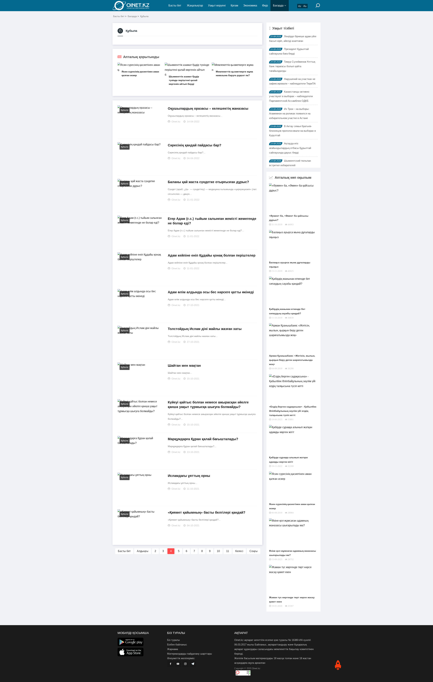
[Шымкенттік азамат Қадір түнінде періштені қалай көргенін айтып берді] (187, 70)
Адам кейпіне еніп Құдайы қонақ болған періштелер (211, 255)
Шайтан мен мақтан (184, 365)
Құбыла (144, 16)
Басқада (278, 5)
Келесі (239, 551)
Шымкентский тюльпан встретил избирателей (290, 163)
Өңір (265, 5)
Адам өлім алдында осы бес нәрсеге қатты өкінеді (211, 292)
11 (227, 551)
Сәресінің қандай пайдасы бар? (194, 145)
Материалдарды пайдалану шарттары (189, 653)
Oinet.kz (256, 668)
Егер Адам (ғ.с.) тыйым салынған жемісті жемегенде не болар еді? (212, 221)
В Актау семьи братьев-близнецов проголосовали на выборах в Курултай (292, 131)
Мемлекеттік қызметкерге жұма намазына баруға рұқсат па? (234, 73)
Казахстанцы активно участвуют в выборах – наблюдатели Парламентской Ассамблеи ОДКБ (291, 96)
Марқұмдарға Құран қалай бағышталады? (203, 439)
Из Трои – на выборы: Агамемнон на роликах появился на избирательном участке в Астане (289, 113)
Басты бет (174, 5)
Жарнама (172, 649)
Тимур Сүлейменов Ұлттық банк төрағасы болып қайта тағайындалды (292, 66)
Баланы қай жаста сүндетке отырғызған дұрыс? (208, 182)
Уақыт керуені (217, 5)
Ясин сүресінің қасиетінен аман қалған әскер (140, 73)
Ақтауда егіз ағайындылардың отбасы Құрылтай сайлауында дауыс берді (290, 148)
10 (218, 551)
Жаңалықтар (195, 5)
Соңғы (253, 551)
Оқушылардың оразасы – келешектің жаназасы (208, 108)
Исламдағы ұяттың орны (189, 476)
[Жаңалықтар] (133, 5)
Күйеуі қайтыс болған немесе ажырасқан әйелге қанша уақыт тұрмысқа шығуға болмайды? (208, 404)
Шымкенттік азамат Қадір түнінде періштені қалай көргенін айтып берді (184, 80)
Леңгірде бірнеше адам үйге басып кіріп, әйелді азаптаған (292, 38)
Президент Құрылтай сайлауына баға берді (289, 51)
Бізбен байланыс (177, 644)
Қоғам (234, 5)
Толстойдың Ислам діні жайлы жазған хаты (205, 329)
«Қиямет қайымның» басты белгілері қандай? (206, 512)
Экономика (250, 5)
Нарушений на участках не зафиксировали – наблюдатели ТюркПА (292, 81)
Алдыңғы (142, 551)
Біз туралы (173, 640)
